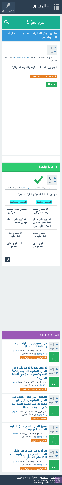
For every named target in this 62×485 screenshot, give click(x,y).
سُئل (55, 58)
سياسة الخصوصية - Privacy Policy (33, 477)
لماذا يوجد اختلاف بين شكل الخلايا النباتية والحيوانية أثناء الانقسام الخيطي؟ (28, 454)
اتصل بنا (55, 477)
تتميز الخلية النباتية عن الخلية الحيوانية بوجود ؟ (28, 428)
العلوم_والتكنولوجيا (39, 418)
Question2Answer (52, 482)
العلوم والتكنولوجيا (21, 58)
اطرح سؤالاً (36, 22)
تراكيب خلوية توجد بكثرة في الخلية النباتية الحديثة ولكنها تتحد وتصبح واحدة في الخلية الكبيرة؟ (29, 373)
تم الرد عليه (52, 187)
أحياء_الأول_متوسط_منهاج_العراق (43, 76)
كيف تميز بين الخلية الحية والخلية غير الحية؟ (31, 345)
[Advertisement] (31, 121)
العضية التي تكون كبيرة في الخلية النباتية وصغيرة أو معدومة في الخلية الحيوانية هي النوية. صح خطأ (29, 402)
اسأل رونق (42, 5)
